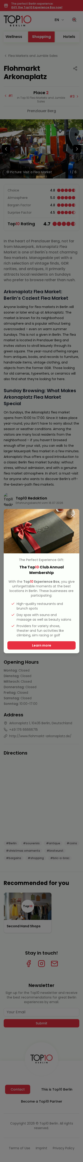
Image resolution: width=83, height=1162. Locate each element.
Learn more (41, 645)
